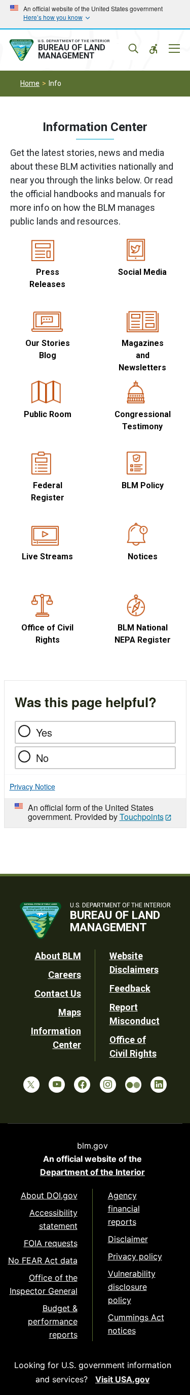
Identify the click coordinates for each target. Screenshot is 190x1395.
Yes (44, 732)
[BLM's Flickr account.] (133, 1084)
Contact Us (57, 993)
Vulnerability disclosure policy (132, 1287)
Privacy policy (135, 1256)
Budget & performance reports (53, 1321)
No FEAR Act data (43, 1260)
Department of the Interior (92, 1172)
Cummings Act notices (136, 1324)
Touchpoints (142, 816)
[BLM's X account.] (31, 1084)
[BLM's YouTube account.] (57, 1084)
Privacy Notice (32, 786)
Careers (64, 974)
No (42, 757)
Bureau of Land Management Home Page (72, 50)
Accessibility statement (53, 1219)
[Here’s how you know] (95, 14)
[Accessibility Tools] (153, 49)
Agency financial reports (124, 1208)
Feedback (129, 988)
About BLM (58, 955)
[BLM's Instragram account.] (108, 1084)
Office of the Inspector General (44, 1284)
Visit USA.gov (122, 1379)
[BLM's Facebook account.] (82, 1084)
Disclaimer (128, 1239)
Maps (69, 1012)
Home (30, 83)
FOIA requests (51, 1243)
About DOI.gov (49, 1195)
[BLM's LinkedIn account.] (158, 1084)
